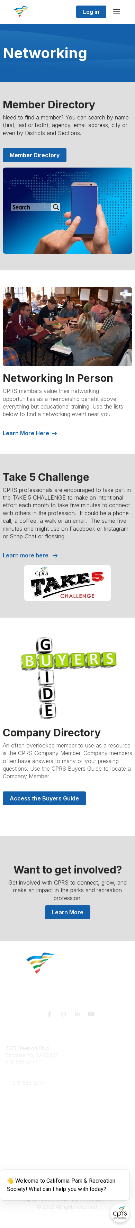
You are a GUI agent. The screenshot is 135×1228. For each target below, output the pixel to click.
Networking (19, 1138)
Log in (91, 11)
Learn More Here (26, 433)
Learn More (67, 912)
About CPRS (19, 1103)
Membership (20, 1145)
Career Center (22, 1117)
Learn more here (26, 555)
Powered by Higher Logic (67, 1219)
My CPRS (16, 1152)
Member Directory (35, 155)
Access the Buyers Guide (44, 798)
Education (17, 1110)
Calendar (16, 1159)
